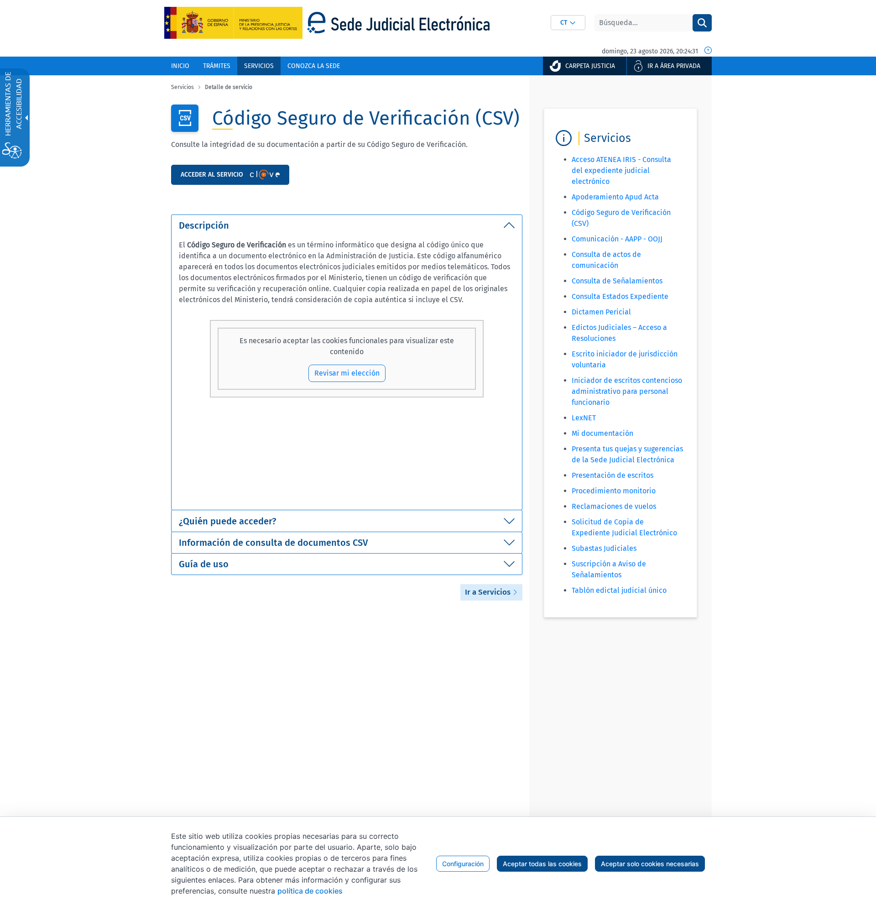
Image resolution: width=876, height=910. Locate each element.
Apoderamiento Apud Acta (615, 197)
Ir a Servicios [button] (488, 592)
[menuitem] (180, 66)
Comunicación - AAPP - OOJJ (617, 239)
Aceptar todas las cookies (542, 864)
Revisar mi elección (347, 373)
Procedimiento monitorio (614, 490)
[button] (568, 22)
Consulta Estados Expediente (620, 296)
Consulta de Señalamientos (617, 281)
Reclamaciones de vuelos (614, 506)
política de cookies (310, 890)
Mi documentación (602, 433)
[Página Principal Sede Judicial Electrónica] (398, 22)
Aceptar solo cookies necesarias (650, 864)
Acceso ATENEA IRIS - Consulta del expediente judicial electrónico (621, 170)
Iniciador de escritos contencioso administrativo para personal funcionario (627, 391)
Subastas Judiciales (604, 548)
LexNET (584, 417)
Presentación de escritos (612, 475)
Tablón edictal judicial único (619, 590)
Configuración (463, 864)
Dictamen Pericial (601, 312)
